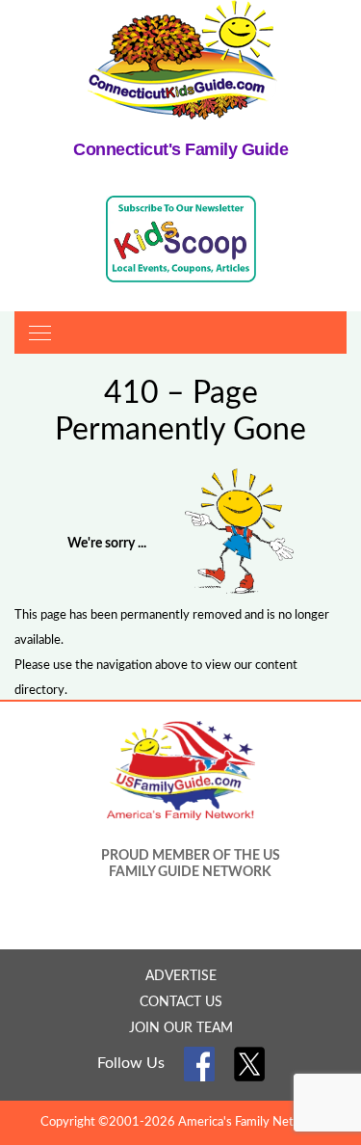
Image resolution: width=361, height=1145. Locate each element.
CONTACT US (181, 1002)
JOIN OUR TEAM (181, 1028)
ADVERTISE (181, 976)
